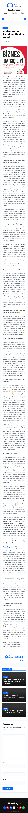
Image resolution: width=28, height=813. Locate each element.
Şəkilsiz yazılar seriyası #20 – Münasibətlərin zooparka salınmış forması (13, 681)
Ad (4, 762)
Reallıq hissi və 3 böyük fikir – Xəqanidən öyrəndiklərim (13, 712)
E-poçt (4, 771)
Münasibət (5, 28)
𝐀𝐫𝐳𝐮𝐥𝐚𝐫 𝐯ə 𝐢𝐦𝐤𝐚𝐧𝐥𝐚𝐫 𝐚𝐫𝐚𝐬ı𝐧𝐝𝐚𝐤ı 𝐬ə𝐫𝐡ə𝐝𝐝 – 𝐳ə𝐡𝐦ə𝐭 (14, 696)
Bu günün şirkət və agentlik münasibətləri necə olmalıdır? (9, 657)
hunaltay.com (14, 10)
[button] (18, 18)
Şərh (4, 733)
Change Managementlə (8, 547)
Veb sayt (4, 779)
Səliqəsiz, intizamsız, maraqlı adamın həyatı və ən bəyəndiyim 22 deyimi (18, 657)
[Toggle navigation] (9, 19)
